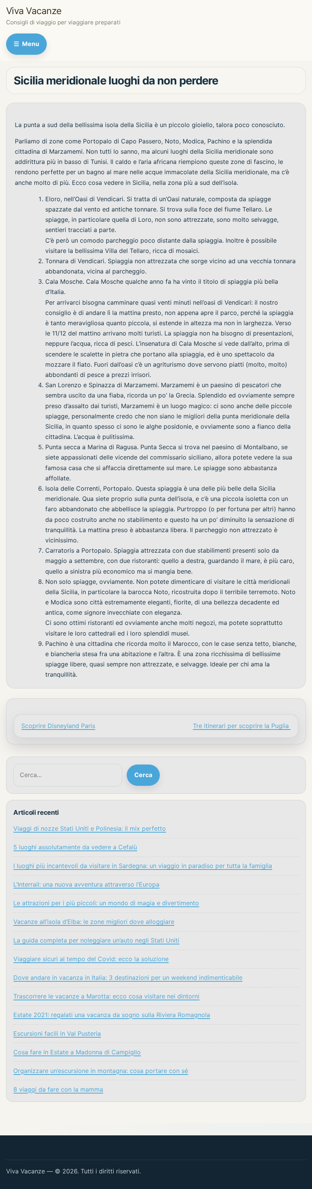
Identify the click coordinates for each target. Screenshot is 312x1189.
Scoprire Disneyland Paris (58, 726)
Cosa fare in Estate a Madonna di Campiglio (77, 1052)
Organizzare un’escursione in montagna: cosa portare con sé (100, 1071)
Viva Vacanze (33, 10)
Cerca (143, 775)
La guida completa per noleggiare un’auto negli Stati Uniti (96, 940)
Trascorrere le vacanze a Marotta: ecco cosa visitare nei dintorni (106, 996)
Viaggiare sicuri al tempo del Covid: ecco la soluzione (91, 959)
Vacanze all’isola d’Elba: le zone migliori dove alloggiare (93, 921)
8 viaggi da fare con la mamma (58, 1089)
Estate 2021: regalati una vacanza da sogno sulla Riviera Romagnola (111, 1015)
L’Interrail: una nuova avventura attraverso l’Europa (86, 884)
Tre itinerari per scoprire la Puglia (242, 726)
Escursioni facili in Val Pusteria (57, 1033)
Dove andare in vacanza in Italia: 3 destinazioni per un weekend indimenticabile (127, 977)
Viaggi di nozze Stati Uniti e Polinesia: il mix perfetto (89, 828)
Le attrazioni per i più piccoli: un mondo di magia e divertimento (106, 903)
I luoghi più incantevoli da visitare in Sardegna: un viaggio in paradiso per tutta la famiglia (142, 865)
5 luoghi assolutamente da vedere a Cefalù (75, 847)
